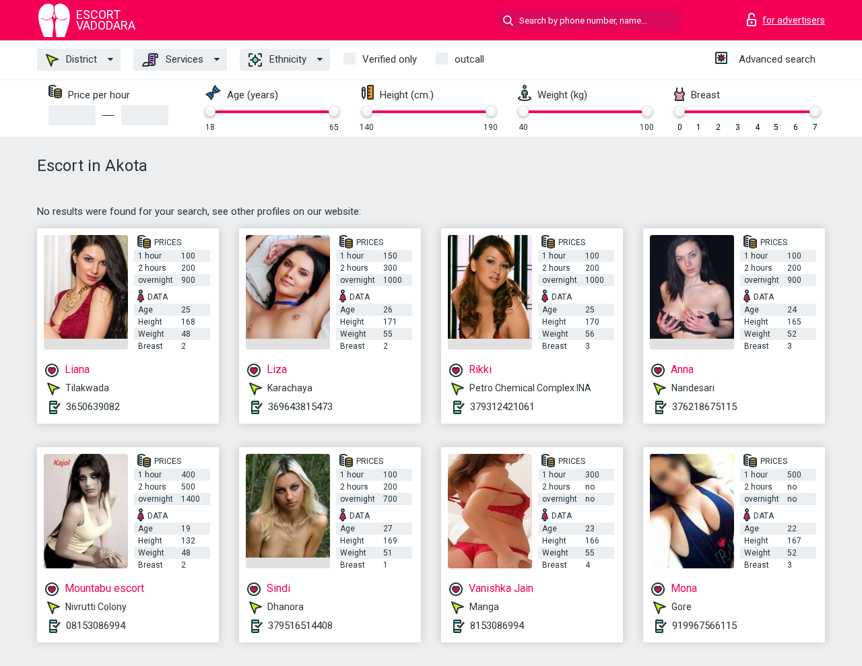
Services (183, 59)
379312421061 (502, 407)
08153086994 (95, 626)
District (80, 59)
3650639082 (93, 407)
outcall (469, 59)
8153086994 (497, 626)
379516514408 (300, 626)
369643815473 (300, 407)
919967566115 (704, 626)
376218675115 (704, 407)
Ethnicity (286, 59)
